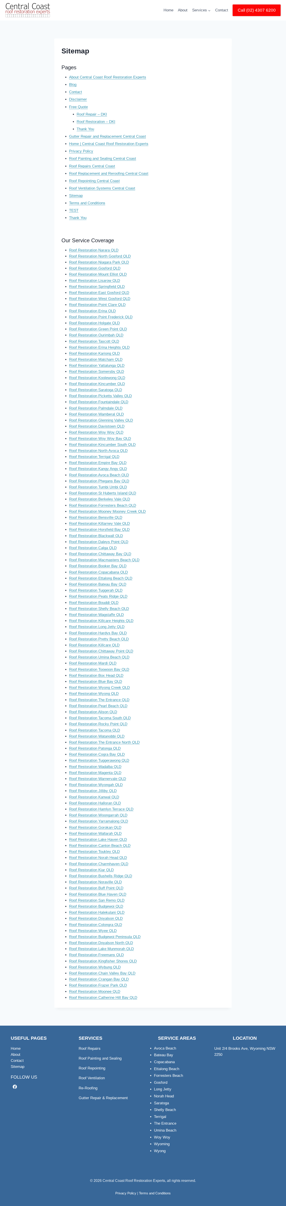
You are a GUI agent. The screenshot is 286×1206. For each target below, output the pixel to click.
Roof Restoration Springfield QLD (97, 287)
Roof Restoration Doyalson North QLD (101, 943)
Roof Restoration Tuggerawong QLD (99, 760)
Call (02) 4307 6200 (257, 10)
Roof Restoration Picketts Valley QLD (100, 396)
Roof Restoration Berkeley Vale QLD (99, 499)
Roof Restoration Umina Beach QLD (99, 657)
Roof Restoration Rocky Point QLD (98, 724)
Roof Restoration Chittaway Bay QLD (100, 554)
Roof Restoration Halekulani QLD (96, 912)
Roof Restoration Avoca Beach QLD (99, 475)
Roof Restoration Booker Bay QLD (97, 566)
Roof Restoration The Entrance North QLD (104, 742)
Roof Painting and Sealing (100, 1058)
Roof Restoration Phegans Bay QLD (99, 481)
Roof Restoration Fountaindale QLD (98, 402)
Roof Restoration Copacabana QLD (98, 572)
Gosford (160, 1082)
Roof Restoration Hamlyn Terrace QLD (101, 809)
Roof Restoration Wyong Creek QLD (99, 687)
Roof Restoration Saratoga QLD (95, 390)
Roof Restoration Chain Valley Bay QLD (102, 973)
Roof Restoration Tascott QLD (94, 341)
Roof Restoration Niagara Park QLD (99, 262)
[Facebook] (15, 1087)
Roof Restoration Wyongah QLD (96, 785)
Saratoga (161, 1103)
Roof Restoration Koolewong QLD (97, 378)
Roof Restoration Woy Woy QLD (96, 432)
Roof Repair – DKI (92, 114)
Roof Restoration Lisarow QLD (94, 280)
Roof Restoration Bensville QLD (95, 517)
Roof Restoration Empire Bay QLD (97, 463)
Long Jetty (162, 1089)
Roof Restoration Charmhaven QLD (98, 864)
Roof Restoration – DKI (96, 122)
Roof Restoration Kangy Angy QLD (98, 469)
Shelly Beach (165, 1110)
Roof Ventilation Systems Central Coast (102, 188)
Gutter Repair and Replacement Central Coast (107, 136)
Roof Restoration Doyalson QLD (96, 918)
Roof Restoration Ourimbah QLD (96, 335)
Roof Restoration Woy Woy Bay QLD (100, 438)
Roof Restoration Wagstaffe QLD (96, 615)
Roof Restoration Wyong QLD (94, 694)
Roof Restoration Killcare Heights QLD (101, 621)
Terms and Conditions (87, 203)
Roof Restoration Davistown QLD (96, 426)
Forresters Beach (168, 1075)
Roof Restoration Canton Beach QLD (99, 845)
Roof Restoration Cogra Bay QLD (97, 754)
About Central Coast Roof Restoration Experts (107, 77)
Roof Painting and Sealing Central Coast (102, 158)
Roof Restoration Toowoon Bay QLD (99, 669)
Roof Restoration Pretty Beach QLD (99, 639)
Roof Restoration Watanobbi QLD (96, 736)
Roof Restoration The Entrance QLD (99, 700)
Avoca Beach (165, 1048)
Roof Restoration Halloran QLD (95, 803)
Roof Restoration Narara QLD (93, 250)
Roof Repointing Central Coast (94, 181)
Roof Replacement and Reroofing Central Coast (108, 173)
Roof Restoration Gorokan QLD (95, 827)
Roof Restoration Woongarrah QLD (98, 815)
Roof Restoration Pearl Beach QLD (98, 706)
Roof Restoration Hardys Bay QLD (98, 633)
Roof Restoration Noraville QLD (95, 882)
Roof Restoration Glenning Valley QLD (101, 420)
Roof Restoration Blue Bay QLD (95, 681)
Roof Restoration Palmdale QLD (95, 408)
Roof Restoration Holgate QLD (94, 323)
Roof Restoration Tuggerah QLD (95, 590)
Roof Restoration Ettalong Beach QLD (100, 578)
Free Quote (78, 107)
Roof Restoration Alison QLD (93, 712)
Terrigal (160, 1117)
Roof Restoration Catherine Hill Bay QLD (103, 997)
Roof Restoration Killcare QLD (94, 645)
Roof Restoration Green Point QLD (98, 329)
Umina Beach (165, 1130)
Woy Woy (162, 1137)
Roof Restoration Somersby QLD (96, 371)
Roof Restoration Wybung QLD (95, 967)
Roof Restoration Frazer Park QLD (98, 985)
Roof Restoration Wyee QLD (93, 931)
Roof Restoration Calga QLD (93, 548)
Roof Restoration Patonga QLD (95, 748)
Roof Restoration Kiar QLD (91, 870)
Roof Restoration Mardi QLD (92, 663)
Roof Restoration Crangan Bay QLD (99, 979)
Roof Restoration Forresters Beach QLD (102, 505)
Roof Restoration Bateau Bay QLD (97, 584)
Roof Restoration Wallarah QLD (95, 833)
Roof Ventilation (92, 1078)
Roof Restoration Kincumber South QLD (102, 445)
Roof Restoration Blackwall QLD (96, 536)
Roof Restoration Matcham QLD (95, 359)
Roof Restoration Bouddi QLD (93, 603)
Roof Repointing (92, 1068)
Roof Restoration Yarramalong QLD (98, 821)
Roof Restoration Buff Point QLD (96, 888)
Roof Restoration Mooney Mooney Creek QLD (107, 511)
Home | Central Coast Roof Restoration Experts (108, 144)
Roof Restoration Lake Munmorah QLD (101, 949)
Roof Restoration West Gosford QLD (99, 299)
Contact (221, 10)
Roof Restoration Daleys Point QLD (98, 542)
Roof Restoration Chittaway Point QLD (101, 651)
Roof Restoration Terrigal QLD (94, 457)
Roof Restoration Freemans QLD (96, 955)
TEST (73, 210)
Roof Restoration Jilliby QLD (93, 791)
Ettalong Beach (166, 1069)
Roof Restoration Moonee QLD (94, 991)
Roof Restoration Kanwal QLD (94, 797)
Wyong (160, 1151)
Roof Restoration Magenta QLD (95, 773)
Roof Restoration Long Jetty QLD (96, 627)
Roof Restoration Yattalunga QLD (96, 365)
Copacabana (164, 1062)
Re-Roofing (88, 1088)
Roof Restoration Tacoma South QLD (100, 718)
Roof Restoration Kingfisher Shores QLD (103, 961)
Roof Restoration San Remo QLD (96, 900)
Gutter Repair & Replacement (103, 1098)
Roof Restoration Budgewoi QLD (96, 906)
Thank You (85, 129)
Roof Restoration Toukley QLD (94, 852)
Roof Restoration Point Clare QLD (97, 305)
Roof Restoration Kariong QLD (94, 353)
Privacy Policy (81, 151)
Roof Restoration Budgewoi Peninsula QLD (105, 937)
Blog (72, 84)
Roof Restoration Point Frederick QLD (100, 317)
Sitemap (76, 196)
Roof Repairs (90, 1048)
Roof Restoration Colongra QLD (95, 925)
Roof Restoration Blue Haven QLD (97, 894)
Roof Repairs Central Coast (92, 166)
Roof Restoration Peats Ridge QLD (98, 596)
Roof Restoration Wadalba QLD (95, 767)
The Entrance (165, 1123)
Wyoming (162, 1144)
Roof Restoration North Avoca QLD (98, 451)
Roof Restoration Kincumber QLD (97, 384)
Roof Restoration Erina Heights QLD (99, 347)
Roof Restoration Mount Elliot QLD (98, 274)
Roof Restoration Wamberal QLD (96, 414)
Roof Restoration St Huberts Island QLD (102, 493)
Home (168, 10)
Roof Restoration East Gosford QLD (99, 293)
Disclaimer (78, 99)
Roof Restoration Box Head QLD (96, 675)
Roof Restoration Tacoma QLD (94, 730)
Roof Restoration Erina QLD (92, 311)
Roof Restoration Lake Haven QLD (98, 839)
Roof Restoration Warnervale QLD (97, 779)
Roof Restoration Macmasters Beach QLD (104, 560)
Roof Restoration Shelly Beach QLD (99, 609)
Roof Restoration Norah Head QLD (98, 858)
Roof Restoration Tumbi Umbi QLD (98, 487)
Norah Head (164, 1096)
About (182, 10)
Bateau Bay (163, 1055)
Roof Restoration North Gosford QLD (100, 256)
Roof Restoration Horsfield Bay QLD (99, 529)
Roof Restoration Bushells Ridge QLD (100, 876)
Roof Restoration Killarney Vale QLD (99, 523)
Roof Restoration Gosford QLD (94, 268)
